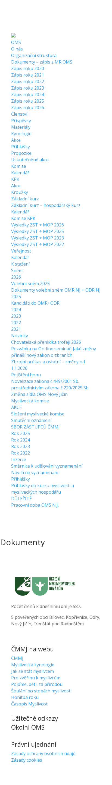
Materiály (20, 127)
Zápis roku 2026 (27, 108)
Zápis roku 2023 (27, 88)
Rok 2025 (20, 433)
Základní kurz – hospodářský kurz (45, 205)
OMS (16, 42)
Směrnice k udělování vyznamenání (46, 466)
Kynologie (21, 134)
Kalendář (20, 173)
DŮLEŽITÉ (21, 499)
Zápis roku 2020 (27, 68)
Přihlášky (20, 147)
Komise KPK (23, 218)
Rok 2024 (20, 440)
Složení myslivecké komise (37, 414)
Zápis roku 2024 (27, 94)
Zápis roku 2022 (27, 81)
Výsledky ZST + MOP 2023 (37, 238)
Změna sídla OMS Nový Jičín (39, 394)
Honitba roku (25, 697)
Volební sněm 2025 (30, 283)
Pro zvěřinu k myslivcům (35, 678)
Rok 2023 (20, 446)
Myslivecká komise (30, 401)
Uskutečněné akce (30, 160)
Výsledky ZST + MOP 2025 (37, 231)
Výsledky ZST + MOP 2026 (37, 225)
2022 (16, 323)
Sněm (17, 270)
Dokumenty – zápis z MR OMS (41, 62)
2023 (16, 316)
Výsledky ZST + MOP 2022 (37, 244)
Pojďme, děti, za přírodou (37, 684)
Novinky (19, 336)
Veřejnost (21, 251)
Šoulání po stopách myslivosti (41, 691)
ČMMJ (17, 658)
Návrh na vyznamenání (34, 472)
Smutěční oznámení (31, 420)
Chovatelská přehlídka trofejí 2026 (46, 342)
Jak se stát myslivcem (32, 671)
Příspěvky (21, 121)
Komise (18, 166)
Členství (19, 114)
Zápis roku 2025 (27, 101)
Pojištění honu (26, 375)
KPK (15, 179)
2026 (16, 277)
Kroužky (19, 192)
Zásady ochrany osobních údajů (43, 753)
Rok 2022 (20, 453)
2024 (16, 310)
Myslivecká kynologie (32, 665)
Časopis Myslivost (29, 704)
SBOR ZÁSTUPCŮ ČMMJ (35, 427)
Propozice (21, 153)
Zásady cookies (26, 760)
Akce (16, 140)
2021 (16, 329)
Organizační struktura (34, 55)
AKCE (16, 407)
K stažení (20, 264)
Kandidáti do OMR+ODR (35, 303)
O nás (17, 49)
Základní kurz (25, 199)
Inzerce (18, 459)
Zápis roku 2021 (27, 75)
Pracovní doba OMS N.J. (35, 505)
